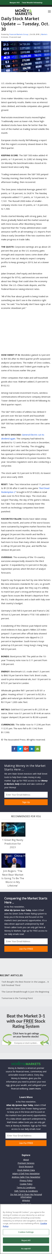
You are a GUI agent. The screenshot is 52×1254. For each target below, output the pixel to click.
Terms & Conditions (26, 1187)
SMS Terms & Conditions (26, 1191)
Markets (44, 34)
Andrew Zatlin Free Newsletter (26, 1177)
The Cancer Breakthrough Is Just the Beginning (25, 991)
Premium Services (26, 1163)
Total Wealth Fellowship (32, 2)
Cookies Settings (26, 1232)
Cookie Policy (26, 1184)
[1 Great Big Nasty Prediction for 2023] (13, 829)
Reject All (26, 1240)
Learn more (35, 1088)
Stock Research (26, 1166)
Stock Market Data (26, 1170)
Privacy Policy (26, 1180)
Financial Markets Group (18, 34)
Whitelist (26, 1200)
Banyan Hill (15, 2)
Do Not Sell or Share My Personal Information (26, 1195)
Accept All (26, 1248)
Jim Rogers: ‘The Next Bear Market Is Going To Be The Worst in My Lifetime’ (12, 878)
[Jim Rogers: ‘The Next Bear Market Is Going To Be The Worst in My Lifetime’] (13, 860)
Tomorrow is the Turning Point (17, 998)
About (26, 1159)
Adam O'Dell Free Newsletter (26, 1173)
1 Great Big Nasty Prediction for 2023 (12, 843)
